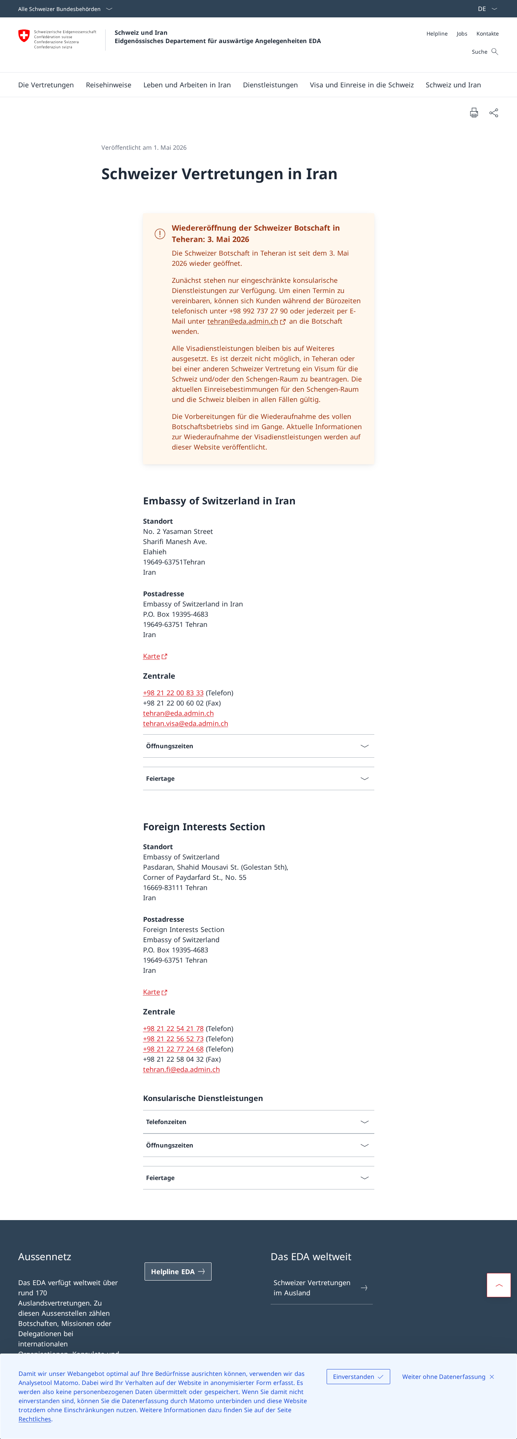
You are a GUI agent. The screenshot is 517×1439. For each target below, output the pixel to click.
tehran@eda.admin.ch (242, 321)
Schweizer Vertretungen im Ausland (312, 1287)
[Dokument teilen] (493, 112)
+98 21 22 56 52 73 (173, 1038)
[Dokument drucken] (474, 112)
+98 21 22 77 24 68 (173, 1048)
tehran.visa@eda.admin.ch (185, 723)
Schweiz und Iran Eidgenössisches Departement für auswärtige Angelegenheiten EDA (218, 36)
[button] (46, 85)
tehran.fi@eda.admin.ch (181, 1069)
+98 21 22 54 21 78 (173, 1028)
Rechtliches (35, 1419)
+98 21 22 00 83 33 (173, 692)
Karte (151, 656)
